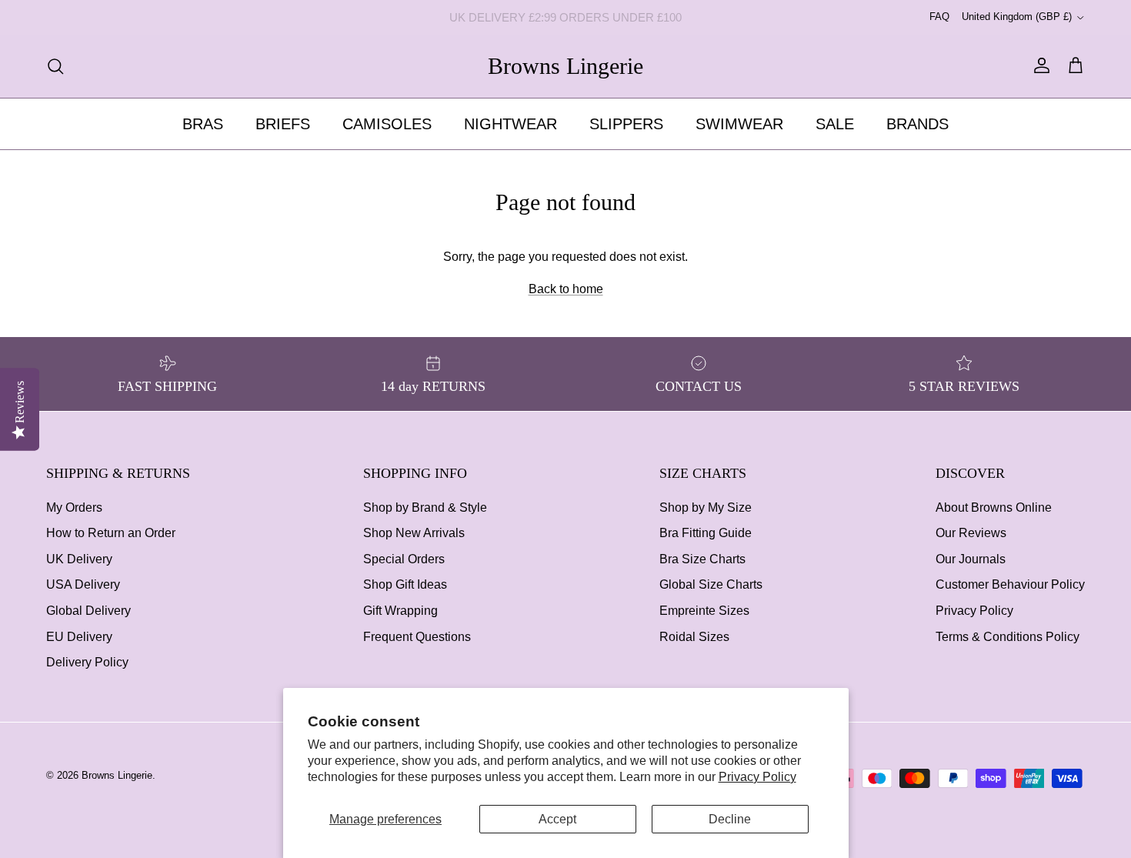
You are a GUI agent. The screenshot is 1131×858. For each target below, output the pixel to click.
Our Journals (971, 559)
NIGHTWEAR (510, 123)
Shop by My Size (705, 507)
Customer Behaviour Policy (1010, 584)
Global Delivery (88, 610)
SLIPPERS (626, 123)
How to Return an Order (110, 532)
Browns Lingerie (117, 775)
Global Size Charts (710, 584)
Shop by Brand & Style (425, 507)
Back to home (566, 288)
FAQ (939, 16)
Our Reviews (971, 532)
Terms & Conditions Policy (1007, 636)
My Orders (74, 507)
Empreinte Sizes (704, 610)
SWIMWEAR (739, 123)
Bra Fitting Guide (705, 532)
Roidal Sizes (694, 636)
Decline (730, 819)
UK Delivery (79, 559)
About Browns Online (994, 507)
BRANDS (917, 123)
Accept (557, 819)
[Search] (55, 66)
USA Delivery (83, 584)
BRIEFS (282, 123)
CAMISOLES (387, 123)
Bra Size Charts (702, 559)
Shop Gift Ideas (405, 584)
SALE (835, 123)
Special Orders (404, 559)
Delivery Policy (87, 662)
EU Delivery (79, 636)
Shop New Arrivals (414, 532)
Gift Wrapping (400, 610)
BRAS (202, 123)
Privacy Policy (757, 776)
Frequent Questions (417, 636)
